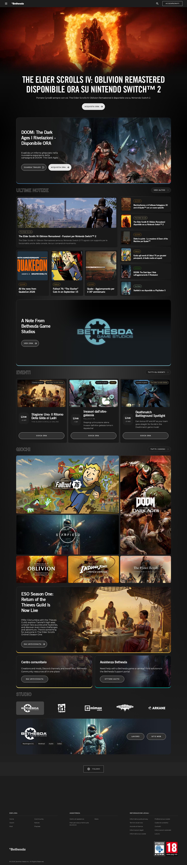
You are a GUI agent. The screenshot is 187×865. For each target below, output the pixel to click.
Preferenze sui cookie (162, 819)
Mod (11, 826)
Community (39, 819)
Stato (96, 819)
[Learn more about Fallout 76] (67, 485)
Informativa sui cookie (138, 834)
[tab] (30, 708)
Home (11, 819)
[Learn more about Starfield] (67, 535)
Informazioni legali (136, 830)
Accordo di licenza (136, 826)
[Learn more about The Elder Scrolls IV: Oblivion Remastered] (41, 569)
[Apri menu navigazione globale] (6, 3)
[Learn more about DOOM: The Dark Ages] (145, 505)
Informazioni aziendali (163, 830)
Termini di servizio (136, 823)
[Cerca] (157, 3)
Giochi (11, 823)
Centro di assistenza (77, 819)
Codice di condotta (161, 823)
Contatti (158, 826)
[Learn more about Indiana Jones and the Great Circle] (93, 569)
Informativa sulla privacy (139, 819)
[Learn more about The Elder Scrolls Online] (145, 569)
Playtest (37, 826)
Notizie (36, 823)
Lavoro (157, 834)
